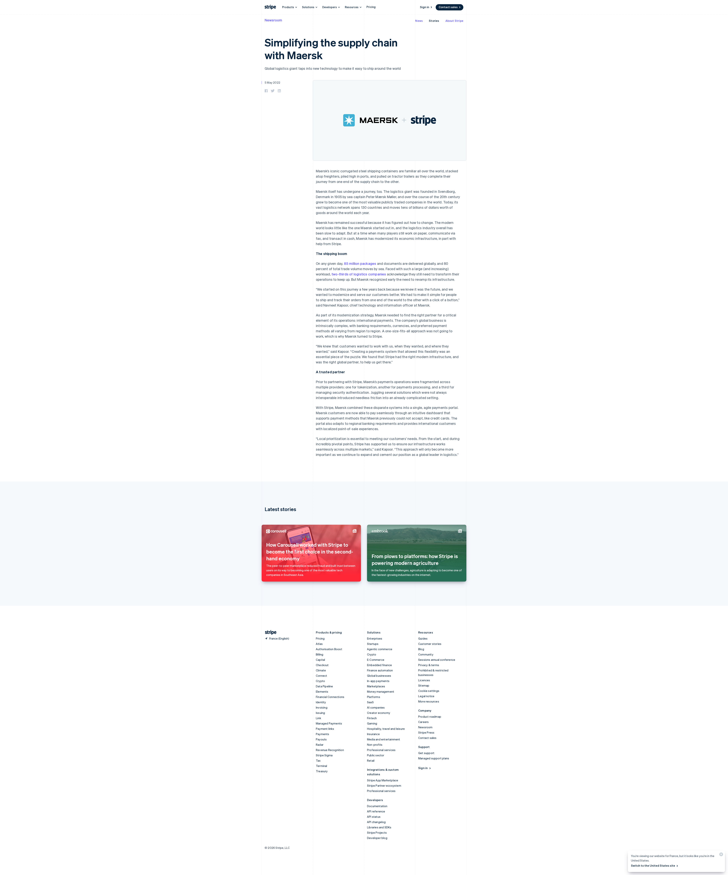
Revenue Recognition (330, 750)
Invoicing (321, 707)
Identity (321, 702)
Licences (424, 680)
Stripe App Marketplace (382, 780)
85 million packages (360, 263)
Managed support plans (433, 758)
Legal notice (426, 696)
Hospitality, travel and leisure (386, 729)
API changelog (376, 822)
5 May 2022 (272, 82)
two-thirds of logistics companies (359, 274)
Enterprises (374, 638)
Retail (370, 760)
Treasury (322, 771)
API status (373, 817)
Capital (320, 660)
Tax (318, 760)
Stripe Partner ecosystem (384, 785)
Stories (434, 21)
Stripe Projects (377, 832)
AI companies (376, 707)
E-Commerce (375, 660)
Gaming (372, 723)
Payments (322, 734)
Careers (423, 722)
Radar (319, 744)
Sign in (424, 7)
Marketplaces (376, 686)
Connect (321, 675)
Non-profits (374, 744)
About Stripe (454, 21)
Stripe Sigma (324, 755)
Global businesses (379, 675)
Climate (321, 670)
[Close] (720, 855)
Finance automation (380, 670)
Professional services (381, 750)
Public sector (375, 755)
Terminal (321, 766)
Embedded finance (379, 665)
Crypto (320, 681)
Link (318, 718)
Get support (426, 753)
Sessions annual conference (436, 660)
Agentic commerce (379, 649)
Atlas (319, 644)
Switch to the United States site (653, 865)
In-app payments (378, 681)
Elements (322, 691)
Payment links (325, 729)
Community (425, 654)
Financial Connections (330, 697)
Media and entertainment (383, 739)
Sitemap (423, 685)
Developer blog (377, 838)
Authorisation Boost (329, 649)
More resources (428, 701)
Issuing (320, 713)
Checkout (322, 665)
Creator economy (378, 713)
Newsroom (273, 20)
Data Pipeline (324, 686)
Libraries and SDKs (379, 827)
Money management (380, 691)
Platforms (373, 697)
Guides (423, 638)
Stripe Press (426, 732)
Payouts (321, 739)
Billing (319, 654)
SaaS (370, 702)
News (419, 21)
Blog (421, 649)
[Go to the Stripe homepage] (269, 632)
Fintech (372, 718)
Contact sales (448, 7)
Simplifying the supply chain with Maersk (331, 48)
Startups (373, 644)
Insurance (373, 734)
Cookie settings (428, 691)
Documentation (377, 806)
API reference (376, 811)
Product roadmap (429, 716)
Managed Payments (329, 723)
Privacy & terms (428, 665)
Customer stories (429, 644)
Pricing (371, 7)
